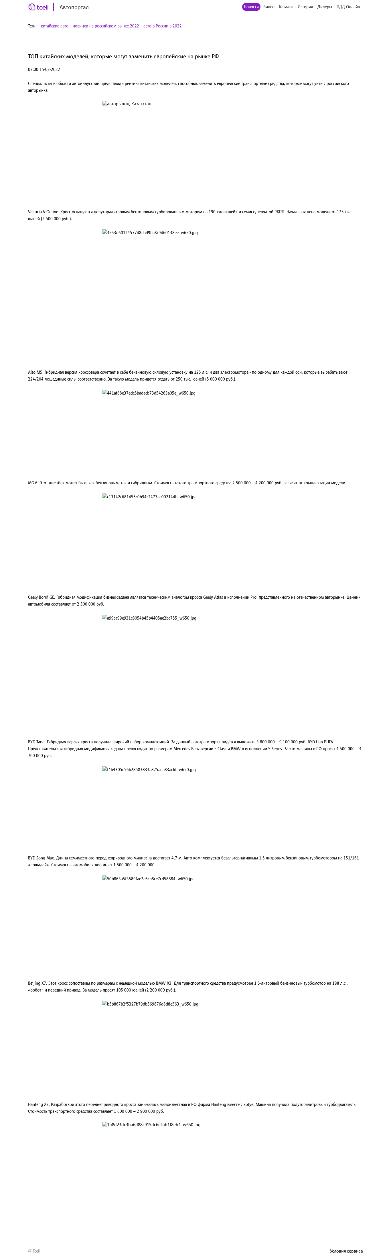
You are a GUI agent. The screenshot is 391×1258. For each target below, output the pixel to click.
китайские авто (54, 26)
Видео (269, 6)
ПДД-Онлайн (348, 6)
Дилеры (324, 6)
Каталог (286, 6)
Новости (251, 6)
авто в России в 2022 (162, 26)
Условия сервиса (346, 1251)
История (305, 6)
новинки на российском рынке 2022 (106, 26)
